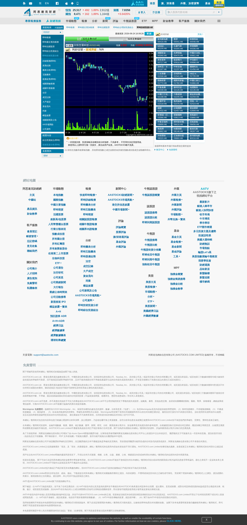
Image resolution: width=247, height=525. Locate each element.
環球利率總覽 (58, 340)
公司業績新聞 (58, 282)
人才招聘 (32, 273)
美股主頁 (151, 281)
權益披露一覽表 (58, 306)
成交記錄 (47, 97)
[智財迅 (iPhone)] (66, 3)
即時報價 (47, 37)
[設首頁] (24, 3)
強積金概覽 (176, 274)
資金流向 (47, 106)
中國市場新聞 (120, 209)
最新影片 (205, 201)
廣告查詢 (32, 278)
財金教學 (32, 213)
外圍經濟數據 (150, 315)
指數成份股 (58, 233)
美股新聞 (150, 306)
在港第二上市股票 (58, 253)
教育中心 (160, 150)
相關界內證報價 (88, 229)
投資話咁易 (204, 235)
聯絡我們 (32, 250)
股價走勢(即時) (49, 79)
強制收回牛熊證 (151, 264)
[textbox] (194, 12)
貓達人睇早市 (204, 206)
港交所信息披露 (121, 204)
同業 (45, 111)
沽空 (45, 93)
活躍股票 (58, 214)
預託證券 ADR (58, 316)
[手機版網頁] (78, 3)
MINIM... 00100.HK (162, 47)
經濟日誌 (58, 325)
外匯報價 (176, 199)
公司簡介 (32, 268)
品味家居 (205, 269)
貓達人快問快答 (205, 210)
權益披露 (47, 115)
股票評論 (121, 232)
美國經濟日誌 (150, 310)
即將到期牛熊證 (151, 259)
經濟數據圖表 (58, 335)
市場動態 (150, 291)
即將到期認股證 (151, 222)
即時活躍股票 (49, 46)
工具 (175, 256)
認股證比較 (151, 217)
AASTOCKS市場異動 (87, 295)
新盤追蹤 (205, 277)
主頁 (32, 194)
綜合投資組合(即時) (51, 140)
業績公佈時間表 (58, 292)
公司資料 (47, 129)
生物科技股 (58, 258)
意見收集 (32, 246)
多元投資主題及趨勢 (204, 231)
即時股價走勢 (88, 256)
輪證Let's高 (204, 252)
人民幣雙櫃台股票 (58, 224)
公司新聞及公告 (88, 290)
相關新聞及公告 (50, 120)
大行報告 (58, 287)
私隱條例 (32, 288)
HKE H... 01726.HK (194, 75)
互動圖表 (47, 74)
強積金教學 (176, 288)
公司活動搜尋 (58, 296)
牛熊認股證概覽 (151, 194)
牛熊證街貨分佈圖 (151, 249)
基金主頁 (177, 236)
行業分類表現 (58, 229)
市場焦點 (205, 248)
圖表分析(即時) (49, 70)
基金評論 (121, 241)
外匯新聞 (177, 204)
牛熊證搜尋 (151, 239)
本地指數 (58, 194)
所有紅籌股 (58, 243)
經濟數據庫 (58, 330)
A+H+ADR (58, 320)
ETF (57, 263)
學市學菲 (205, 222)
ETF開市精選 (204, 227)
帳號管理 (31, 236)
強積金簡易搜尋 (176, 278)
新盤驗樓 (205, 273)
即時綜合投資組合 (51, 51)
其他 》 (201, 34)
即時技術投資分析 (51, 55)
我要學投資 (204, 260)
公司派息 (58, 277)
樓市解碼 (205, 281)
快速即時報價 (87, 194)
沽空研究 (58, 272)
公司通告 (58, 267)
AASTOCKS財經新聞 (120, 194)
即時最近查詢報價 (51, 42)
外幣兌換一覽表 (176, 219)
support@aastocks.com (45, 354)
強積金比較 (176, 283)
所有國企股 (58, 238)
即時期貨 (58, 209)
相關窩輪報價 (49, 84)
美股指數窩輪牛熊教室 (204, 256)
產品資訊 (32, 208)
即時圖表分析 (88, 204)
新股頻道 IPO (58, 301)
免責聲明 (173, 150)
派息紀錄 (47, 65)
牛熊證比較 (151, 244)
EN (47, 3)
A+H (58, 311)
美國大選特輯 (204, 239)
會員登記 (32, 231)
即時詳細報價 (88, 199)
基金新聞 (177, 246)
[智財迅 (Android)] (72, 3)
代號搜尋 (59, 28)
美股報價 (150, 286)
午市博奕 (205, 218)
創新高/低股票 (58, 219)
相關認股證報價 (88, 219)
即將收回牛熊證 (151, 254)
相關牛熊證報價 (88, 224)
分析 (150, 296)
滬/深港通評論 (121, 236)
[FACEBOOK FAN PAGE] (57, 3)
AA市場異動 (48, 124)
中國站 (32, 199)
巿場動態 (176, 214)
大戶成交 (47, 102)
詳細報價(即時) (49, 61)
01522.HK (94, 45)
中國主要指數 (58, 204)
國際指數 (58, 199)
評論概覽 (121, 227)
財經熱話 (205, 243)
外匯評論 (121, 246)
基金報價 (176, 241)
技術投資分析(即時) (51, 145)
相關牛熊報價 (49, 88)
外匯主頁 (177, 194)
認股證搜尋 (151, 212)
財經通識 (205, 264)
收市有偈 (205, 214)
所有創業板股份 (58, 248)
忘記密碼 (32, 241)
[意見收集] (30, 3)
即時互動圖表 (88, 209)
